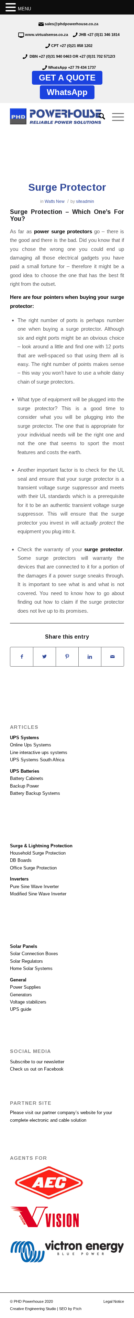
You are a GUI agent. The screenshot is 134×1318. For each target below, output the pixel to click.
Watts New (55, 201)
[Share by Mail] (112, 656)
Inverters (19, 879)
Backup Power (24, 786)
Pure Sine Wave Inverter (34, 886)
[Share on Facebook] (21, 656)
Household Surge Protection (38, 853)
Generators (21, 994)
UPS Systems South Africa (37, 759)
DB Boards (21, 860)
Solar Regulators (26, 961)
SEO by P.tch (70, 1309)
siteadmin (85, 201)
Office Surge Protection (33, 867)
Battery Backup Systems (35, 793)
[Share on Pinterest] (67, 656)
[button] (11, 7)
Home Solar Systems (31, 968)
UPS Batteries (24, 771)
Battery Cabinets (26, 778)
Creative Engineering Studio (33, 1309)
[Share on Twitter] (44, 656)
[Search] (98, 116)
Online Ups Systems (30, 744)
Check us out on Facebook (37, 1069)
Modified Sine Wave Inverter (38, 893)
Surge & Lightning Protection (41, 845)
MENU (24, 8)
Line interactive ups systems (38, 752)
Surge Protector (67, 187)
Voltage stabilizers (28, 1002)
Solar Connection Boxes (34, 953)
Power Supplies (25, 987)
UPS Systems (24, 737)
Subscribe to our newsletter (37, 1061)
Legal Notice (113, 1301)
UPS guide (20, 1009)
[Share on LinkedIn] (90, 656)
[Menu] (114, 116)
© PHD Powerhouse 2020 (31, 1301)
